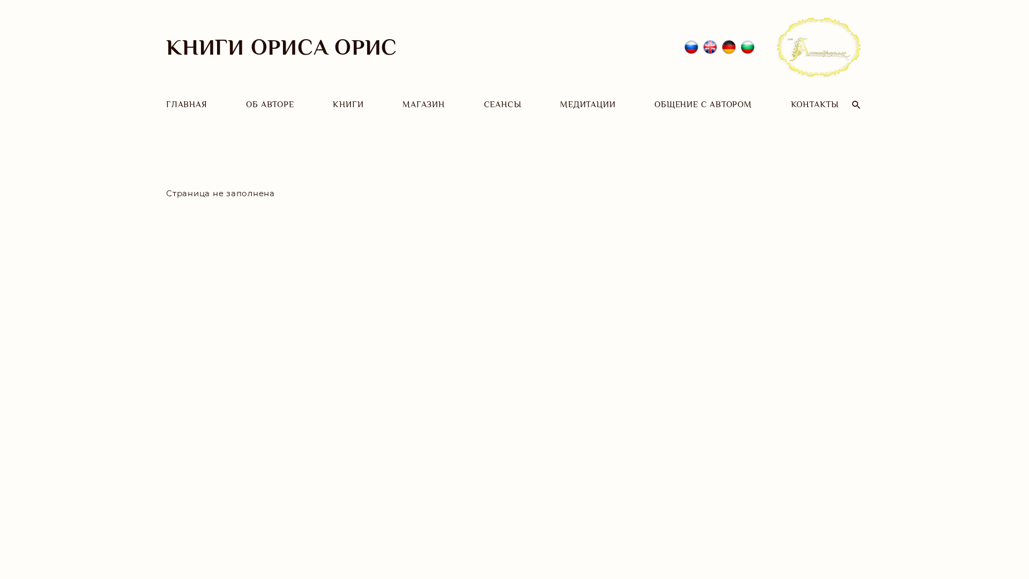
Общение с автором (703, 104)
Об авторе (270, 104)
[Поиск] (856, 105)
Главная (186, 104)
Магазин (423, 104)
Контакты (815, 104)
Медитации (587, 104)
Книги (348, 104)
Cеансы (502, 104)
